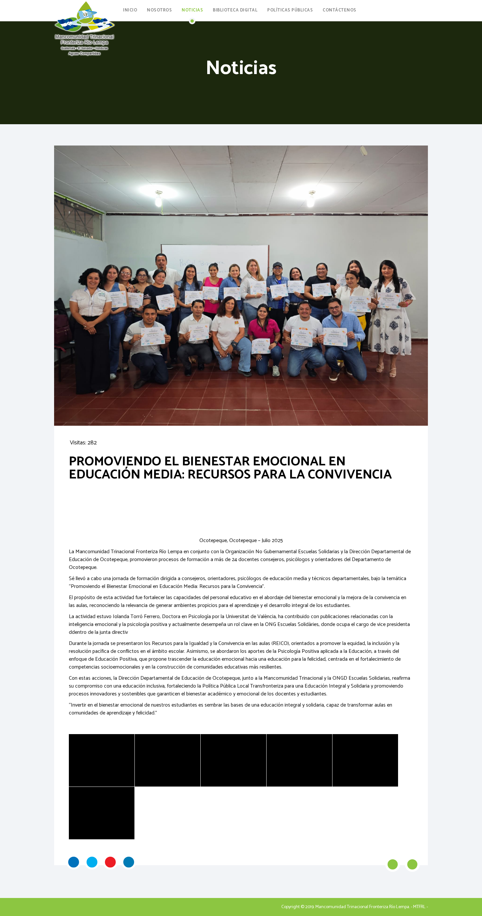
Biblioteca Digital (235, 10)
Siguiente (412, 864)
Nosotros (159, 10)
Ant (392, 864)
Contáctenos (339, 10)
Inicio (130, 10)
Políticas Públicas (290, 10)
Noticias (192, 10)
